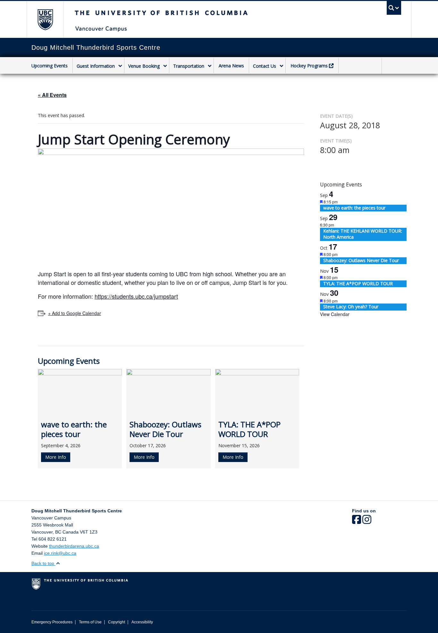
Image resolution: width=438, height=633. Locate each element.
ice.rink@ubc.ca (60, 553)
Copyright (116, 622)
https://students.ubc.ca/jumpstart (136, 296)
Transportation (188, 66)
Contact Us (264, 66)
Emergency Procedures (51, 622)
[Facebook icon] (356, 521)
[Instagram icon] (366, 521)
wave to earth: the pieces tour (354, 208)
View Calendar (335, 314)
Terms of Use (90, 622)
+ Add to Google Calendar (74, 313)
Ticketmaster (360, 66)
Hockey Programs (309, 66)
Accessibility (142, 622)
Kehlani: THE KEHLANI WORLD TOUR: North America (362, 234)
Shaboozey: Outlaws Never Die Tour (361, 260)
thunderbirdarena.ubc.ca (74, 546)
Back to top (43, 563)
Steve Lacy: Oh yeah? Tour (350, 307)
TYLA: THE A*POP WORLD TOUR (358, 283)
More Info (55, 457)
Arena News (231, 66)
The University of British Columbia (45, 19)
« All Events (52, 94)
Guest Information (96, 66)
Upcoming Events (49, 66)
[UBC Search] (394, 8)
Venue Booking (144, 66)
